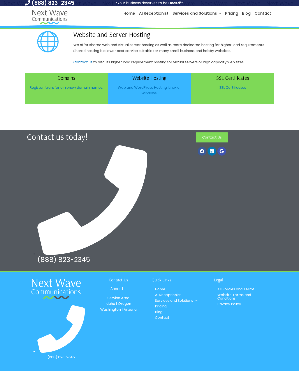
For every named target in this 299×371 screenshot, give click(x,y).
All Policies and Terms (236, 289)
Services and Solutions (194, 13)
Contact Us (118, 280)
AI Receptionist (154, 13)
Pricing (231, 13)
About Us (118, 288)
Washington (110, 309)
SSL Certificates (232, 78)
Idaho (110, 303)
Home (129, 13)
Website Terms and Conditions (234, 296)
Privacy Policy (229, 304)
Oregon (124, 303)
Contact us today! (57, 136)
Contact (263, 13)
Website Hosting (149, 78)
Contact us (82, 62)
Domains (66, 78)
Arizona (130, 309)
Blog (246, 13)
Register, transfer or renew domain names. (66, 87)
